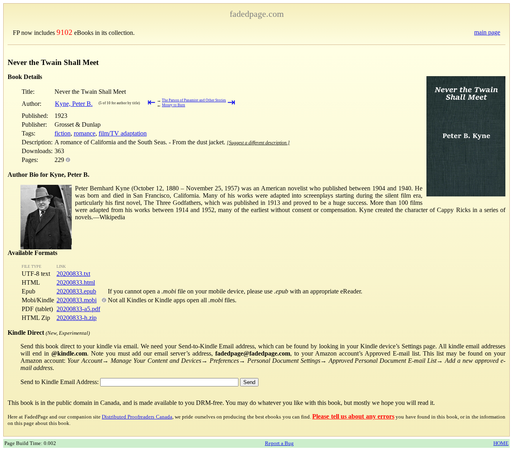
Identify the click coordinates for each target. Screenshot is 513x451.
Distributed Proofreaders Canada (137, 417)
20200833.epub (76, 291)
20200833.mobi (77, 300)
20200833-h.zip (77, 317)
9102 (65, 32)
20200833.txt (73, 273)
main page (487, 32)
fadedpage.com (257, 14)
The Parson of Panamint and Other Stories (194, 100)
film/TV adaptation (123, 133)
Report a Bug (279, 443)
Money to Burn (173, 105)
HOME (501, 443)
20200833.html (76, 282)
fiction (63, 133)
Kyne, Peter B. (74, 103)
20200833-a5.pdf (78, 308)
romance (84, 133)
